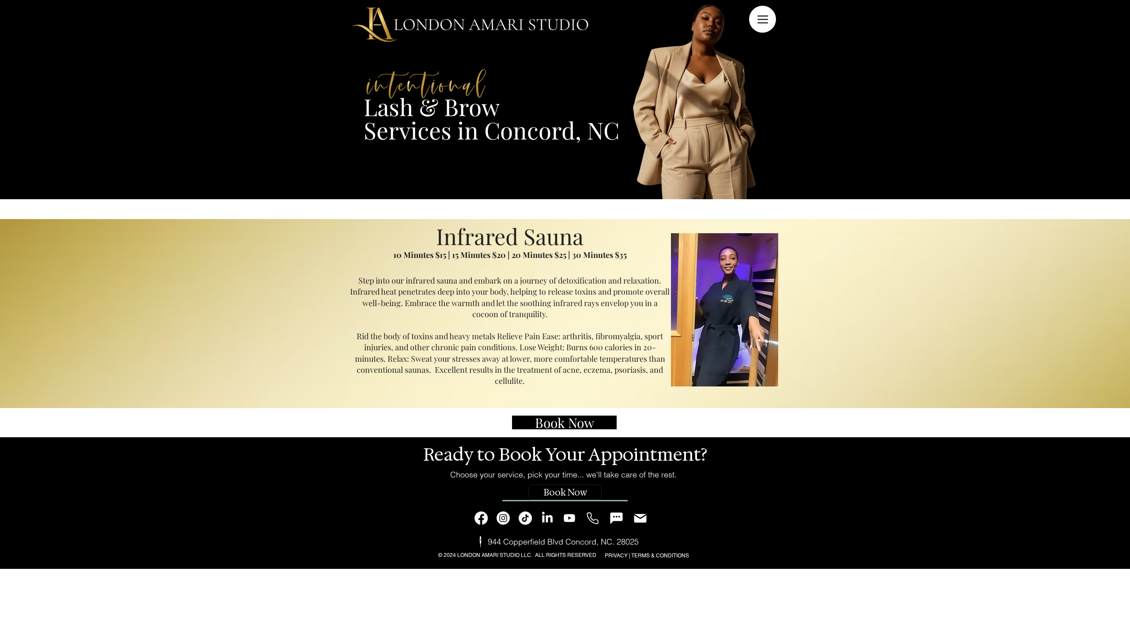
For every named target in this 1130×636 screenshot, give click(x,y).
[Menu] (762, 19)
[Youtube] (569, 518)
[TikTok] (525, 518)
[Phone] (592, 518)
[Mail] (640, 518)
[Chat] (616, 518)
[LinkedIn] (547, 518)
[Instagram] (503, 518)
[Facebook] (481, 518)
